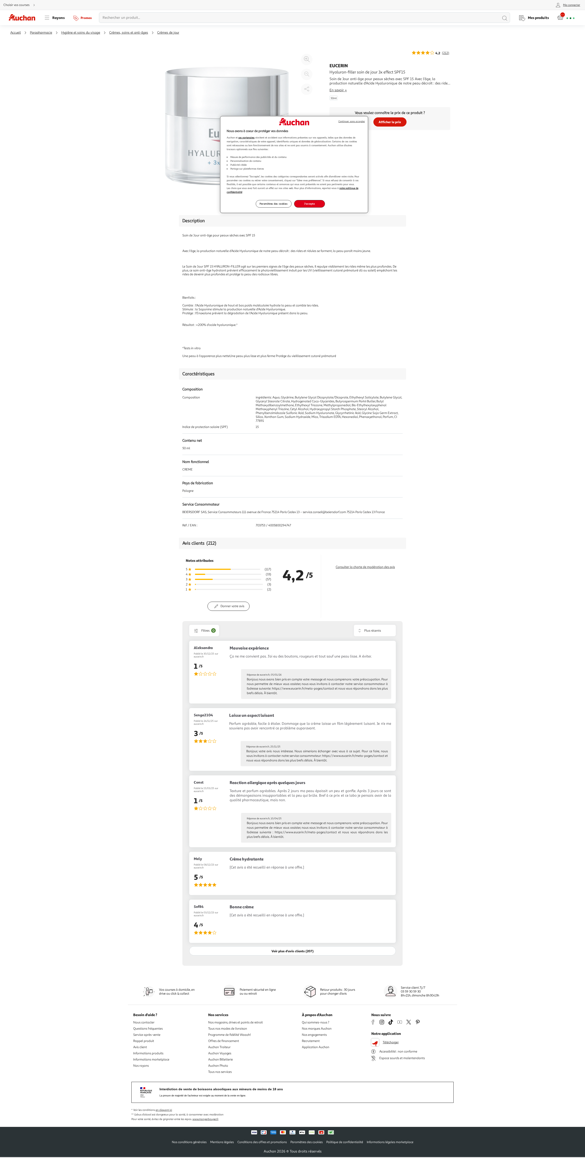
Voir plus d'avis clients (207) (292, 951)
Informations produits (148, 1053)
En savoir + (338, 90)
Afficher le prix (390, 122)
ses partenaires (246, 137)
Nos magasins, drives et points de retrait (235, 1022)
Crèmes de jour (168, 32)
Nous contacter (143, 1022)
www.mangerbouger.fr (205, 1119)
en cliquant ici (164, 1110)
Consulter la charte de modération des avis (365, 567)
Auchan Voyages (219, 1053)
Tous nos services (220, 1072)
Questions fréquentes (148, 1029)
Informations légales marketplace (390, 1142)
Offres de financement (223, 1041)
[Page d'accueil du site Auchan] (23, 17)
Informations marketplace (151, 1059)
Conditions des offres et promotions (262, 1142)
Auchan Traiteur (219, 1047)
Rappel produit (143, 1041)
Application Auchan (315, 1047)
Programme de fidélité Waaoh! (229, 1035)
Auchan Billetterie (220, 1059)
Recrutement (311, 1041)
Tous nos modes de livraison (227, 1029)
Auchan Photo (218, 1066)
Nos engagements (314, 1035)
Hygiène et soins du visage (80, 32)
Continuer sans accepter (351, 121)
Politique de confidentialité (344, 1142)
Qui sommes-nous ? (315, 1022)
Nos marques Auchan (317, 1029)
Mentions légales (222, 1142)
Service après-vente (146, 1035)
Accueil (15, 32)
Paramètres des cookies (274, 203)
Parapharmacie (41, 32)
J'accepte (309, 203)
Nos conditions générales (189, 1142)
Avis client (140, 1047)
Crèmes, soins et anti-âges (128, 32)
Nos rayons (141, 1066)
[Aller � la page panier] (566, 17)
